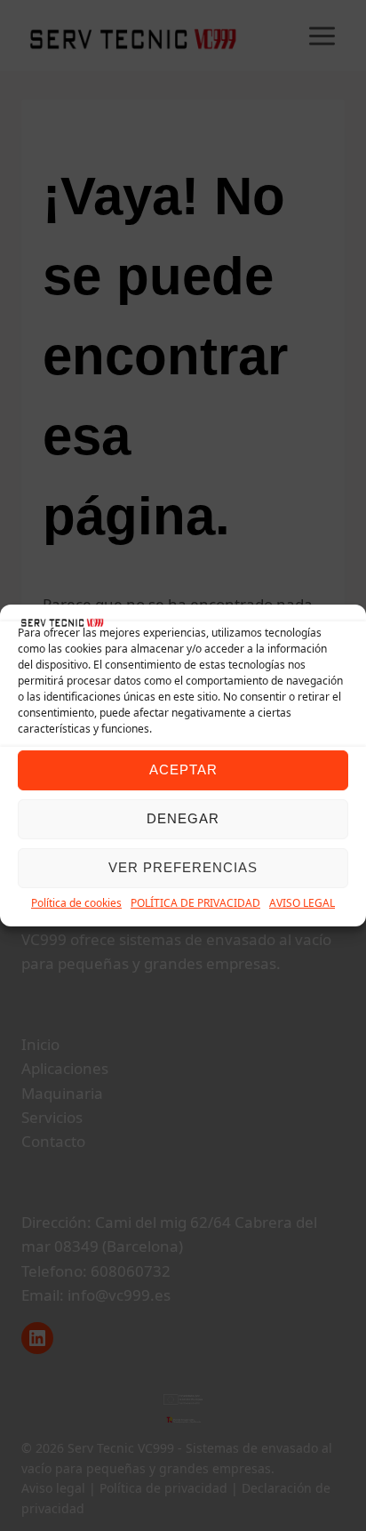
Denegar (183, 818)
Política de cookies (76, 902)
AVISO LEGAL (302, 902)
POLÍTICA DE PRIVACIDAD (195, 902)
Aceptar (183, 769)
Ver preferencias (183, 867)
